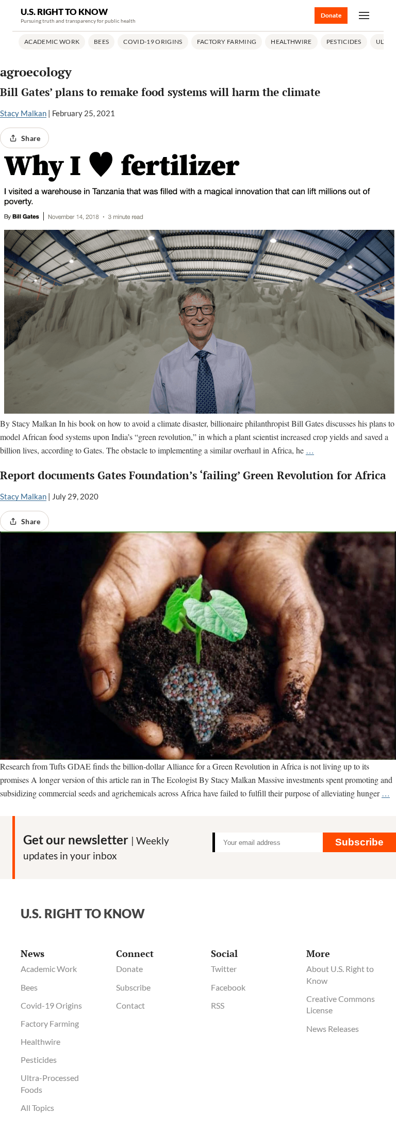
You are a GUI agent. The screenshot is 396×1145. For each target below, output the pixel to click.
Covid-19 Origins (152, 41)
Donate (331, 15)
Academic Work (51, 41)
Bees (101, 41)
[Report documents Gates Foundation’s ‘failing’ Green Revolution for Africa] (198, 645)
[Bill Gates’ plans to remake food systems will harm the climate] (198, 282)
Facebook (228, 987)
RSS (217, 1005)
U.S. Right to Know (64, 11)
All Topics (37, 1107)
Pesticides (343, 41)
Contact (130, 1005)
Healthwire (291, 41)
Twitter (224, 969)
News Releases (332, 1028)
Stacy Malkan (23, 113)
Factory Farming (227, 41)
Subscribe (359, 842)
